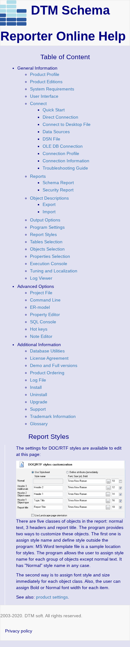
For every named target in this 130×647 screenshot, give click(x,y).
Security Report (58, 189)
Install (36, 387)
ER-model (40, 307)
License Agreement (49, 358)
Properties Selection (50, 256)
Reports (38, 176)
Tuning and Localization (53, 270)
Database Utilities (47, 350)
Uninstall (38, 394)
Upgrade (38, 401)
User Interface (44, 96)
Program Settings (47, 227)
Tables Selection (46, 241)
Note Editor (41, 336)
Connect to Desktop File (67, 124)
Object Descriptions (49, 198)
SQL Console (43, 321)
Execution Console (48, 263)
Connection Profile (61, 153)
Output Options (45, 219)
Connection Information (66, 160)
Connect (38, 103)
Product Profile (44, 74)
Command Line (45, 299)
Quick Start (54, 109)
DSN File (51, 138)
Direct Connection (60, 117)
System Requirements (52, 88)
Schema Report (58, 182)
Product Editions (46, 81)
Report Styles (43, 234)
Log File (38, 380)
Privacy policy (18, 630)
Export (49, 204)
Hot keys (38, 329)
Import (49, 211)
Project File (41, 292)
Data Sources (56, 131)
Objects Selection (47, 249)
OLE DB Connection (63, 146)
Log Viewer (41, 278)
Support (38, 409)
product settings (52, 597)
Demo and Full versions (53, 365)
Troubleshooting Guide (65, 168)
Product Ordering (47, 372)
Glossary (39, 423)
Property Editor (45, 314)
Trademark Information (53, 416)
